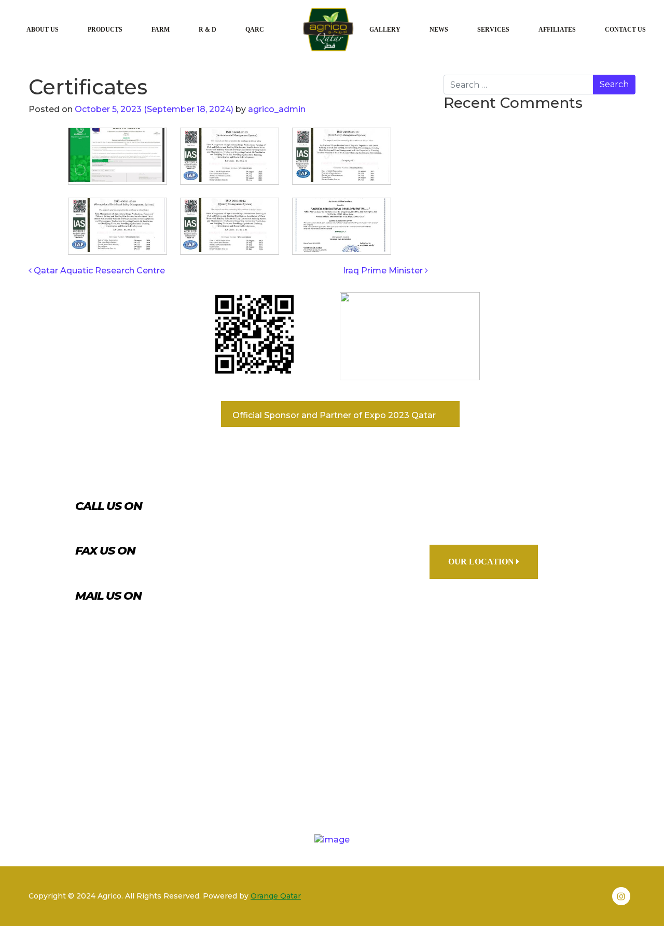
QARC (254, 29)
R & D (207, 29)
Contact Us (625, 29)
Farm (160, 29)
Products (105, 29)
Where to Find (512, 785)
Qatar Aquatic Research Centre (98, 270)
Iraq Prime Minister (384, 270)
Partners (135, 785)
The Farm (293, 785)
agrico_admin (276, 109)
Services (493, 29)
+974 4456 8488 (140, 570)
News (439, 29)
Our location (482, 561)
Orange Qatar (276, 896)
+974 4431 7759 (137, 525)
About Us (42, 29)
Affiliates (557, 29)
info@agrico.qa (139, 615)
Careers (425, 785)
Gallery (384, 29)
